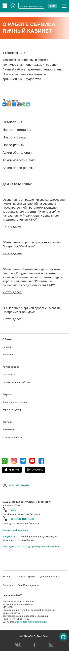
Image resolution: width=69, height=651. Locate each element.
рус (52, 5)
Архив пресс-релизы (18, 167)
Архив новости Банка (19, 160)
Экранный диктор (12, 409)
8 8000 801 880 (22, 518)
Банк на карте (18, 485)
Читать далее (12, 226)
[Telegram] (28, 104)
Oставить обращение (31, 5)
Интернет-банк (11, 366)
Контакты (8, 421)
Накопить (8, 576)
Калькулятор (9, 374)
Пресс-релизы (13, 144)
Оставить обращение (15, 529)
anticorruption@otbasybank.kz (30, 621)
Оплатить (8, 585)
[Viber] (19, 104)
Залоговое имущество (15, 401)
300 (13, 509)
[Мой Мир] (14, 104)
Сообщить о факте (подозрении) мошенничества (31, 546)
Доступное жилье (49, 576)
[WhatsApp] (23, 104)
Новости (7, 346)
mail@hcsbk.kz (10, 536)
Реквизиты (8, 429)
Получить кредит (26, 576)
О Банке (7, 339)
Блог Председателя (28, 585)
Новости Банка (14, 137)
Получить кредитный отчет (17, 382)
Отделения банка (12, 437)
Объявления (12, 121)
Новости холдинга (17, 129)
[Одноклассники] (9, 104)
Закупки (7, 394)
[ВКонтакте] (5, 104)
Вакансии (8, 354)
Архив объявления (17, 152)
